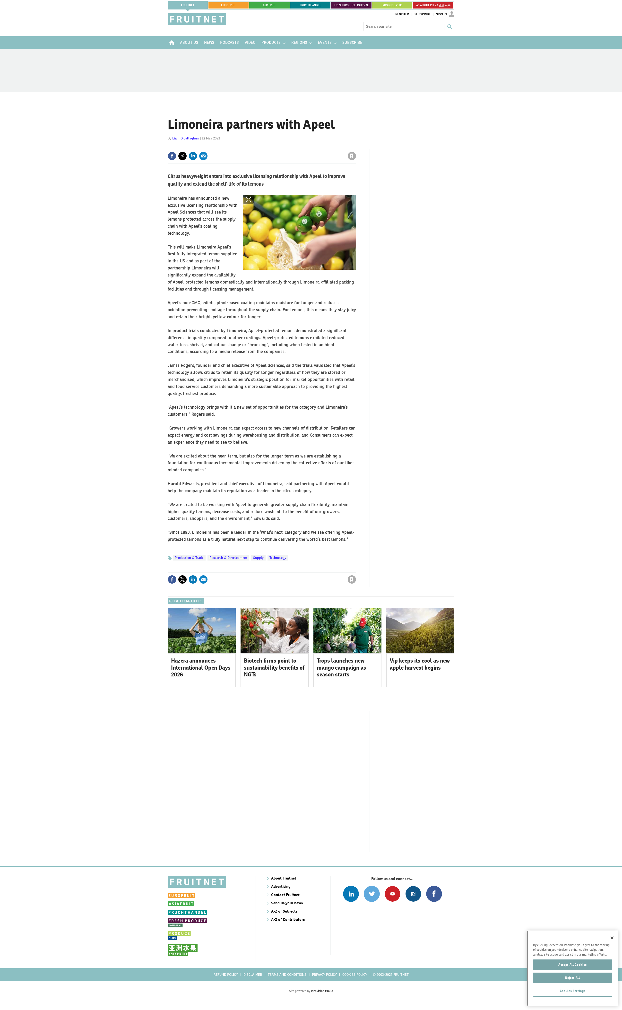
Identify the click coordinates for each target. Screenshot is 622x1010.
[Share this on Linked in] (193, 156)
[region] (572, 968)
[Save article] (351, 156)
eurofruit (228, 5)
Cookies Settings (573, 991)
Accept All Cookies (572, 965)
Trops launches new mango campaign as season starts (341, 667)
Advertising (281, 886)
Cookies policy (354, 974)
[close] (355, 146)
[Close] (612, 937)
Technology (277, 557)
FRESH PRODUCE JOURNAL (351, 5)
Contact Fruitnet (285, 894)
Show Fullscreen (248, 199)
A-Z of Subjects (284, 911)
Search (449, 26)
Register (402, 14)
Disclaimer (252, 974)
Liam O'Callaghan (185, 138)
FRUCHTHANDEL (310, 5)
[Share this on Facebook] (172, 156)
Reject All (572, 978)
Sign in (294, 146)
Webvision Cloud (322, 991)
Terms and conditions (287, 974)
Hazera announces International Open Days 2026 (201, 667)
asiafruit (269, 5)
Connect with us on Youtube (392, 894)
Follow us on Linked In (351, 894)
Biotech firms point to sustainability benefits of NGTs (274, 667)
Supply (258, 557)
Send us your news (287, 903)
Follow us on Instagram (413, 894)
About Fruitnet (283, 878)
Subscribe (423, 14)
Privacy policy (324, 974)
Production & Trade (189, 557)
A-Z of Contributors (288, 919)
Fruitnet (187, 5)
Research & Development (228, 557)
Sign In (441, 14)
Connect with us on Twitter (372, 894)
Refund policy (226, 974)
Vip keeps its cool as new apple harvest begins (420, 664)
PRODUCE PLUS (392, 5)
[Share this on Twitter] (182, 156)
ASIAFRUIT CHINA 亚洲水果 (433, 5)
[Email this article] (203, 156)
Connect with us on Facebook (434, 894)
